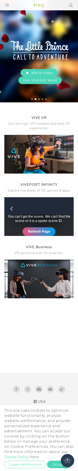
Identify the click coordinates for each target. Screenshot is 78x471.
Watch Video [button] (42, 73)
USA (42, 402)
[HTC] (39, 5)
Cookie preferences (25, 464)
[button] (67, 460)
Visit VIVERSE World (40, 80)
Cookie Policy (16, 457)
